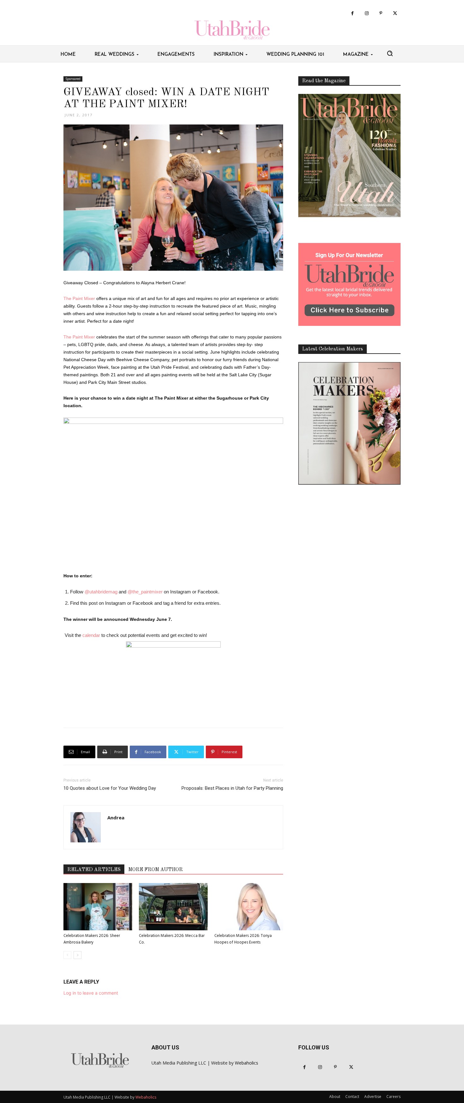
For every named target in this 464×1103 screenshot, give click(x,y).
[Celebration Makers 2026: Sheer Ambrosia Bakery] (97, 906)
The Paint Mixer (79, 298)
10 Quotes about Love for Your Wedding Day (109, 788)
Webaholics (246, 1063)
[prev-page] (67, 955)
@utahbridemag (101, 591)
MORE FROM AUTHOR (155, 869)
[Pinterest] (380, 13)
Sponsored (72, 79)
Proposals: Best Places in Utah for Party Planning (232, 788)
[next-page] (77, 955)
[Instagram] (366, 13)
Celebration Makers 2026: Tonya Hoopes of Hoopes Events (243, 939)
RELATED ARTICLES (94, 869)
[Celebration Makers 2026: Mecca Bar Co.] (173, 906)
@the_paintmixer (145, 591)
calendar (91, 635)
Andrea (115, 817)
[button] (389, 53)
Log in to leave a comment (90, 993)
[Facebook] (352, 13)
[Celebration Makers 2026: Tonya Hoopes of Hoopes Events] (248, 906)
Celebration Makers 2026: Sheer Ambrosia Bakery (91, 939)
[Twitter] (395, 13)
